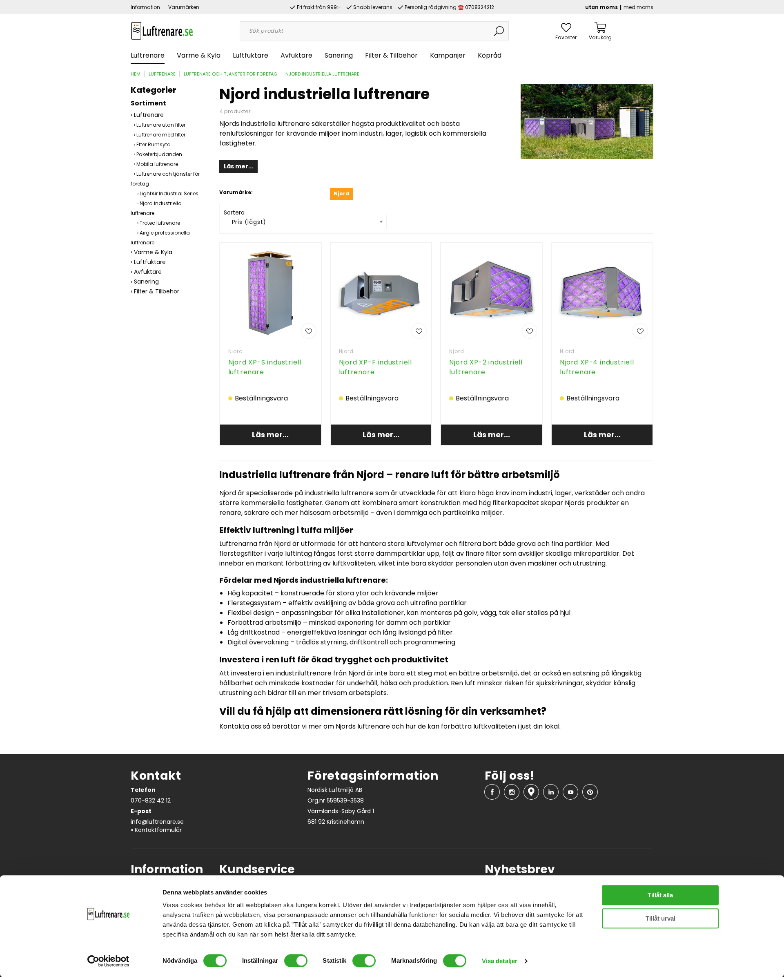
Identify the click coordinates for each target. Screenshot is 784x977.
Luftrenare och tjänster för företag (230, 74)
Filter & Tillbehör (391, 55)
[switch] (295, 960)
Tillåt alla (660, 895)
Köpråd (489, 55)
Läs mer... (238, 166)
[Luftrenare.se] (162, 30)
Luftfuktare (250, 55)
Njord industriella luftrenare (322, 74)
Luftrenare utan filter (160, 124)
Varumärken (183, 7)
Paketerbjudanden (159, 154)
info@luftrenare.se (157, 822)
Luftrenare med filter (160, 134)
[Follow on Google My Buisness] (531, 792)
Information (145, 7)
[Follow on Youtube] (570, 792)
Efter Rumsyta (153, 144)
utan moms (601, 7)
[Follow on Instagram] (511, 792)
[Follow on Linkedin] (550, 792)
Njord (235, 351)
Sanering (339, 55)
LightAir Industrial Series (169, 193)
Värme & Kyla (198, 55)
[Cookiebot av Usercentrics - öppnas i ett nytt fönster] (108, 961)
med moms (638, 7)
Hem (135, 74)
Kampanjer (448, 55)
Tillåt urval (660, 918)
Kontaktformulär (158, 830)
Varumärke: (236, 192)
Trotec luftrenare (160, 222)
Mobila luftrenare (157, 164)
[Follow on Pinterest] (590, 792)
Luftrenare (148, 55)
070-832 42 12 (151, 800)
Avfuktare (296, 55)
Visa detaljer (499, 960)
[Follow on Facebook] (492, 792)
